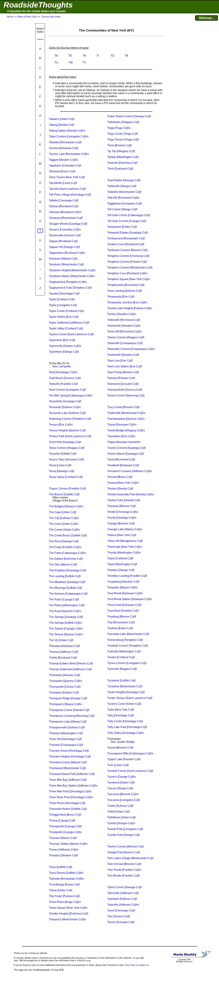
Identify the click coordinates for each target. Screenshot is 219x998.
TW (70, 62)
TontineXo (121, 314)
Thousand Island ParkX (72, 773)
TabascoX (62, 119)
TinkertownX (123, 122)
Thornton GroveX (69, 750)
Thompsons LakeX (68, 721)
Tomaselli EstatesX (127, 232)
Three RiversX (67, 803)
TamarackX (66, 217)
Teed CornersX (67, 389)
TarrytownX (63, 258)
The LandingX (65, 576)
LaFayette (65, 366)
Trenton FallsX (123, 500)
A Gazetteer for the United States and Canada (36, 11)
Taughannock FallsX (70, 287)
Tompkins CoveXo (127, 273)
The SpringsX (66, 616)
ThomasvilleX (65, 686)
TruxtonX (121, 657)
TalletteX (64, 200)
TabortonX (65, 142)
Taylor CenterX (66, 311)
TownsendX (123, 383)
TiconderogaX (64, 884)
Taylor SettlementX (69, 322)
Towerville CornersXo (131, 348)
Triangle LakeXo (124, 529)
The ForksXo (67, 552)
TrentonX (120, 488)
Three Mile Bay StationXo (73, 785)
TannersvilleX (65, 235)
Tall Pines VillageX (70, 194)
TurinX (118, 765)
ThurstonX (63, 855)
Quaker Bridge (126, 741)
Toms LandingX (124, 290)
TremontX (120, 476)
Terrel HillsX (65, 442)
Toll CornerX (122, 209)
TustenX (120, 805)
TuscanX (120, 788)
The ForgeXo (65, 547)
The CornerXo (64, 529)
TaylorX (62, 299)
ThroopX (62, 820)
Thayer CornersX (67, 488)
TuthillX (118, 811)
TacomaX (64, 148)
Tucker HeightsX (126, 692)
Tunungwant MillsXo (130, 753)
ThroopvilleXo (65, 832)
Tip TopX (121, 151)
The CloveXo (64, 523)
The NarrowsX (68, 593)
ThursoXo (63, 849)
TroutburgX (121, 616)
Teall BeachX (65, 378)
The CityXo (64, 518)
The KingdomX (67, 570)
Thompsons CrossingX (72, 715)
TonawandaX (121, 296)
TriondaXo (124, 552)
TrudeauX (120, 628)
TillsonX (60, 890)
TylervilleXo (123, 904)
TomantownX (122, 226)
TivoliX (120, 168)
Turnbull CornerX (130, 770)
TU (56, 62)
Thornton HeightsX (70, 756)
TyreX (118, 916)
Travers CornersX (126, 447)
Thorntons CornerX (68, 762)
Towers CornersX (125, 337)
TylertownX (122, 898)
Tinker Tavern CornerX (129, 116)
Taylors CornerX (71, 334)
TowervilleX (125, 343)
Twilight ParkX (123, 852)
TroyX (121, 622)
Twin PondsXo (124, 869)
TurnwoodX (121, 782)
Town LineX (120, 360)
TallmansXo (65, 212)
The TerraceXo (66, 634)
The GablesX (66, 558)
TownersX (121, 378)
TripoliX (120, 558)
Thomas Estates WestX (71, 663)
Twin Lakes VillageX (130, 858)
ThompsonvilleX (67, 727)
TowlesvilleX (123, 354)
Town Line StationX (124, 366)
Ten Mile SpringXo (71, 395)
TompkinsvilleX (126, 285)
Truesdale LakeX (128, 634)
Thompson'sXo (65, 704)
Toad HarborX (124, 180)
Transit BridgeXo (126, 430)
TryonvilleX (122, 668)
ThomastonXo (65, 680)
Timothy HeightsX (68, 913)
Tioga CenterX (122, 133)
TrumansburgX (125, 639)
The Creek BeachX (68, 535)
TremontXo (123, 482)
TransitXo (121, 424)
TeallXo (63, 372)
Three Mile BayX (68, 779)
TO (112, 55)
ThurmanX (63, 837)
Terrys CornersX (67, 447)
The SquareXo (66, 628)
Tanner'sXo (65, 229)
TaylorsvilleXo (65, 345)
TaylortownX (64, 351)
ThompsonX (64, 692)
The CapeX (62, 512)
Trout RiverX (123, 610)
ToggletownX (124, 203)
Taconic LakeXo (69, 153)
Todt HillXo (123, 197)
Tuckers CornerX (124, 703)
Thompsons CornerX (69, 710)
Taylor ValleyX (66, 328)
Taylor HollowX (64, 316)
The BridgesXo (66, 506)
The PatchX (64, 599)
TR (126, 55)
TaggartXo (63, 159)
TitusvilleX (122, 162)
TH (84, 55)
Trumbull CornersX (127, 645)
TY (84, 62)
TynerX (121, 910)
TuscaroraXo (123, 794)
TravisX (121, 459)
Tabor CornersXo (68, 136)
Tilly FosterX (64, 896)
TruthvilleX (124, 651)
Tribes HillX (125, 540)
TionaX (119, 145)
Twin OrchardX (124, 863)
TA (56, 55)
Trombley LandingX (127, 575)
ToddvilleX (124, 191)
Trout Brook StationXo (129, 599)
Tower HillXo (124, 331)
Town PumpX (123, 372)
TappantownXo (67, 252)
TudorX (120, 709)
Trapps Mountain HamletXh (123, 442)
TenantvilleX (65, 401)
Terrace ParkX (70, 436)
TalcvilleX (67, 188)
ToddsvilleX (122, 186)
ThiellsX (63, 657)
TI (97, 55)
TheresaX (63, 651)
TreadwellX (123, 465)
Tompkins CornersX (128, 255)
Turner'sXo (121, 776)
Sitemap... (206, 18)
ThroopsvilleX (65, 826)
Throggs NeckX (65, 814)
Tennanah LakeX (67, 412)
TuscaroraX (123, 800)
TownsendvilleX (124, 389)
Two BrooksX (123, 875)
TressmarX (121, 506)
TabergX (61, 124)
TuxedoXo (121, 823)
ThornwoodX (67, 768)
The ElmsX (64, 541)
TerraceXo (61, 424)
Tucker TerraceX (129, 698)
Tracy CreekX (123, 407)
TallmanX (63, 206)
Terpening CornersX (70, 418)
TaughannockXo (68, 281)
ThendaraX (64, 646)
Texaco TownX (66, 459)
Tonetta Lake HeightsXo (129, 308)
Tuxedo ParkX (125, 829)
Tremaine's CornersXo (129, 471)
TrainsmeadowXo (126, 418)
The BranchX (64, 494)
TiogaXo (119, 127)
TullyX (120, 715)
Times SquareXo (68, 907)
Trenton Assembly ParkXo (130, 494)
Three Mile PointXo (70, 791)
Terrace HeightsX (67, 430)
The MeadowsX (67, 582)
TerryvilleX (62, 453)
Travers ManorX (125, 453)
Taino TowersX (67, 177)
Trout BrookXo (125, 593)
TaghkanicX (65, 165)
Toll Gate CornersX (126, 221)
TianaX (60, 867)
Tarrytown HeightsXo (72, 270)
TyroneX (121, 922)
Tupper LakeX (124, 759)
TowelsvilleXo (124, 325)
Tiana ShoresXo (66, 872)
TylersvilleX (123, 893)
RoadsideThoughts (38, 5)
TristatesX (121, 570)
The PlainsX (67, 605)
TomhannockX (126, 238)
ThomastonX (64, 675)
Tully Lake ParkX (127, 727)
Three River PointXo (71, 797)
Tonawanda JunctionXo (127, 302)
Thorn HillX (65, 739)
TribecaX (121, 535)
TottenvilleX (123, 319)
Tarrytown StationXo (72, 276)
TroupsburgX (123, 581)
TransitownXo (121, 436)
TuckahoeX (121, 680)
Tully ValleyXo (125, 732)
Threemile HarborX (68, 808)
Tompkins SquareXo (128, 279)
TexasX (60, 465)
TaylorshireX (62, 340)
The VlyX (61, 640)
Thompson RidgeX (68, 698)
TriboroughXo (124, 546)
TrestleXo (122, 511)
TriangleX (121, 523)
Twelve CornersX (125, 846)
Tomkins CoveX (125, 244)
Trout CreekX (124, 604)
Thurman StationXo (68, 843)
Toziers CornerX (126, 395)
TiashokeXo (66, 878)
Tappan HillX (64, 247)
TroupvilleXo (122, 587)
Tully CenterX (125, 721)
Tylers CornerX (124, 887)
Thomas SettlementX (70, 669)
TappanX (63, 241)
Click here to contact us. (137, 965)
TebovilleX (63, 383)
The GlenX (63, 564)
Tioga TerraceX (123, 139)
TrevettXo (121, 517)
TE (70, 55)
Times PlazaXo (65, 901)
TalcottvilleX (63, 183)
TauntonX (64, 293)
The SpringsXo (65, 622)
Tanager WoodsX (68, 223)
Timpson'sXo (67, 919)
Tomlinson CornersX (127, 250)
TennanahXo (65, 407)
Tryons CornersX (127, 663)
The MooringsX (65, 587)
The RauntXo (65, 611)
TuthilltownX (121, 817)
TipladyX (123, 157)
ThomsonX (66, 733)
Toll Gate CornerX (128, 215)
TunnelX (120, 747)
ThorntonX (66, 744)
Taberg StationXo (67, 130)
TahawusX (62, 171)
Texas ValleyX (66, 476)
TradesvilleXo (126, 412)
